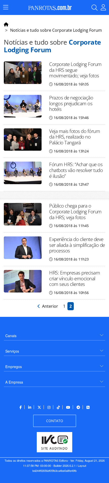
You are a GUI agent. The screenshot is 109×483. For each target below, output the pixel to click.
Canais (10, 335)
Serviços (12, 351)
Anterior (49, 306)
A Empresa (14, 382)
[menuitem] (54, 333)
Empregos (13, 366)
